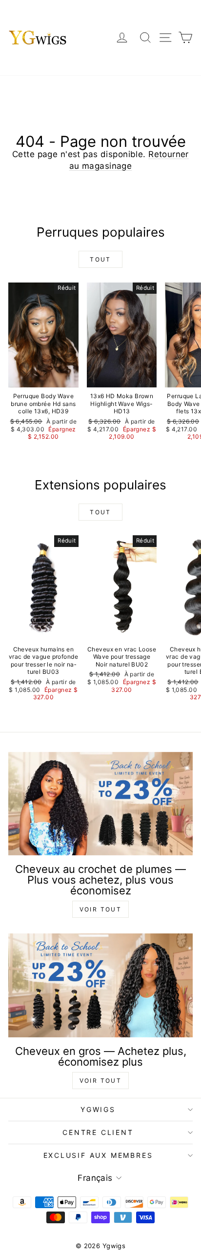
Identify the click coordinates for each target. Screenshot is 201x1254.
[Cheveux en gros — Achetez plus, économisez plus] (100, 985)
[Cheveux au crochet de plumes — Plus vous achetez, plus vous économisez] (100, 804)
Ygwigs (98, 1109)
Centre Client (97, 1132)
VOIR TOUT (101, 909)
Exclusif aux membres (98, 1155)
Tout (100, 259)
